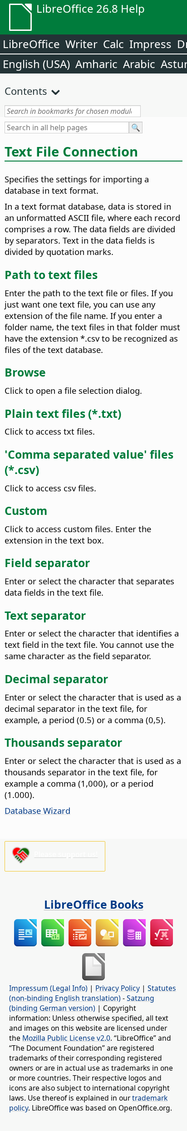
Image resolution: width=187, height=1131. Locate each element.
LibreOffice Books (93, 904)
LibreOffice (31, 43)
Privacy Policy (117, 988)
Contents (26, 91)
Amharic (96, 63)
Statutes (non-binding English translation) (92, 993)
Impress (150, 43)
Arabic (139, 63)
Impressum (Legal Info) (48, 988)
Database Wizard (37, 810)
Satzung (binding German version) (81, 1003)
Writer (81, 43)
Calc (113, 43)
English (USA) (36, 63)
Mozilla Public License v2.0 (66, 1038)
